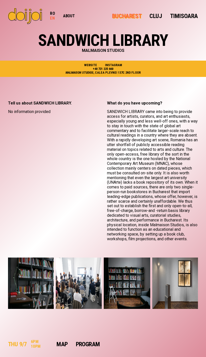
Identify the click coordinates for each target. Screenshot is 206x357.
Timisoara (184, 16)
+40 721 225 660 (103, 69)
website (90, 65)
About (69, 16)
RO (52, 13)
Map (62, 344)
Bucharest (126, 16)
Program (88, 344)
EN (52, 18)
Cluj (155, 16)
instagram (113, 65)
